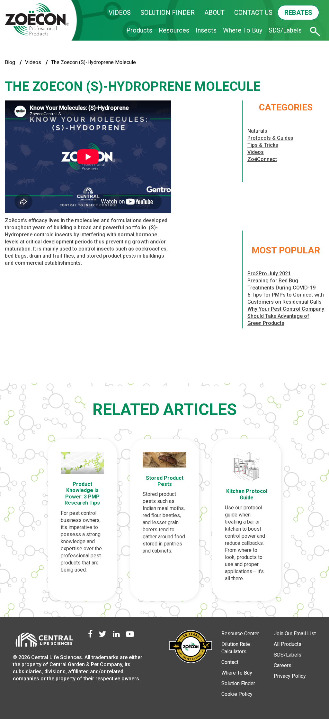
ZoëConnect (262, 159)
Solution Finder (238, 683)
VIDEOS (120, 12)
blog (10, 62)
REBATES (298, 12)
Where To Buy (242, 30)
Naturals (257, 131)
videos (33, 62)
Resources (174, 30)
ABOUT (214, 12)
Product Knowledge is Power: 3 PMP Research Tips (82, 493)
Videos (255, 152)
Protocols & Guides (270, 138)
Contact (229, 662)
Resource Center (240, 633)
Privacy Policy (290, 676)
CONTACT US (253, 12)
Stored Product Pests (164, 481)
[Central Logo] (44, 641)
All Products (287, 644)
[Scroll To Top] (301, 684)
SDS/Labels (285, 30)
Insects (206, 30)
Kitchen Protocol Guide (246, 494)
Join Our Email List (295, 633)
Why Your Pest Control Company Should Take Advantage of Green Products (285, 316)
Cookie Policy (237, 694)
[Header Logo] (37, 19)
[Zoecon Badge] (190, 647)
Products (139, 30)
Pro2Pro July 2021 (269, 273)
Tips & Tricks (262, 145)
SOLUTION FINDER (167, 12)
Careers (282, 665)
